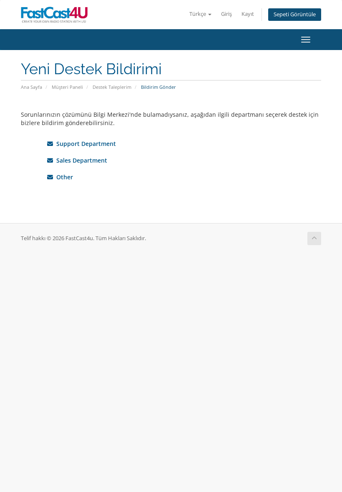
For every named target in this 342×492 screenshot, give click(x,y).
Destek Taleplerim (112, 87)
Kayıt (247, 14)
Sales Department (80, 160)
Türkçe (198, 14)
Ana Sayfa (31, 87)
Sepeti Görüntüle (295, 14)
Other (63, 177)
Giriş (226, 14)
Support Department (84, 144)
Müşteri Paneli (67, 87)
